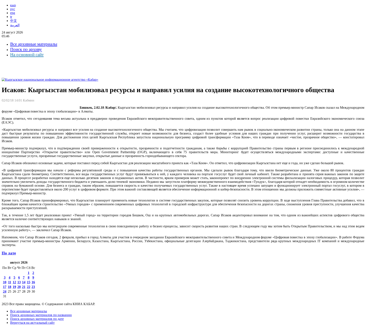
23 (33, 287)
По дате (9, 253)
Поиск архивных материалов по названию (41, 315)
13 (19, 282)
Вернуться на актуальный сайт (32, 322)
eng (12, 13)
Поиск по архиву (26, 49)
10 (4, 282)
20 (19, 287)
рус (12, 9)
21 (23, 287)
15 (28, 282)
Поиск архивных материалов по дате (37, 319)
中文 (13, 20)
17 (4, 287)
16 (33, 282)
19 (14, 287)
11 (9, 282)
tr (11, 16)
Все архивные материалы (33, 44)
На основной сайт (27, 54)
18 (9, 287)
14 (23, 282)
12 (14, 282)
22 (28, 287)
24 (4, 291)
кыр (13, 5)
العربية (14, 25)
